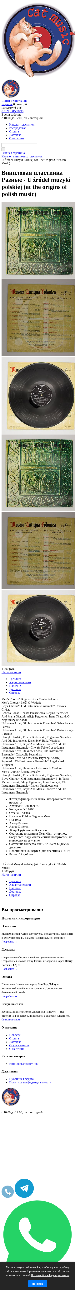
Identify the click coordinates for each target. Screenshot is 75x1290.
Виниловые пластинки (24, 1063)
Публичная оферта (21, 1079)
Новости (15, 1035)
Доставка (15, 1041)
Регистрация (19, 100)
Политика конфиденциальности (30, 1082)
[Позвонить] (8, 1196)
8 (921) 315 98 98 (12, 111)
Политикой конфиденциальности (50, 1275)
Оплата (14, 1038)
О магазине (16, 1048)
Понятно (37, 1283)
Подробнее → (10, 941)
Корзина (7, 104)
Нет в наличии (11, 672)
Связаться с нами (11, 1019)
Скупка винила (19, 1045)
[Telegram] (24, 1196)
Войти (6, 100)
